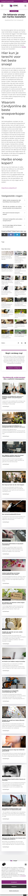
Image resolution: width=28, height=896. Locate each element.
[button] (25, 864)
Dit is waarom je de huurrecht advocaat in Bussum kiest (6, 293)
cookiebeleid (23, 875)
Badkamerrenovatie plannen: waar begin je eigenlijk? (6, 258)
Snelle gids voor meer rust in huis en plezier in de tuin (20, 316)
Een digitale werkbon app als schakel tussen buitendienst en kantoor (21, 304)
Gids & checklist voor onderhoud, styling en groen (20, 326)
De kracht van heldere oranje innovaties (13, 661)
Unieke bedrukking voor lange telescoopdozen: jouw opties (11, 573)
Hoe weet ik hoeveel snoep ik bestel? (14, 213)
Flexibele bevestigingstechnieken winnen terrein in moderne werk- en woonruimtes (20, 259)
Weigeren (14, 886)
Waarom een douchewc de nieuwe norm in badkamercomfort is (14, 838)
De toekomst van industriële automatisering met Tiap (10, 691)
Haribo (24, 47)
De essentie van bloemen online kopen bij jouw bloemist (13, 603)
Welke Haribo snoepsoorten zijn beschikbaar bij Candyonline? (14, 201)
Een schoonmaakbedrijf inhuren (11, 514)
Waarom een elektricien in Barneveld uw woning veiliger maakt (7, 282)
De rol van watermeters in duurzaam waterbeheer (12, 544)
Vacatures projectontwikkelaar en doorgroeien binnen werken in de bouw (13, 426)
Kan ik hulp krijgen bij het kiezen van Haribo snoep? (14, 226)
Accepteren (14, 882)
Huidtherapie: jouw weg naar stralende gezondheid (13, 750)
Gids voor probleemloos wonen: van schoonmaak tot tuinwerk (7, 326)
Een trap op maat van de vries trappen (13, 484)
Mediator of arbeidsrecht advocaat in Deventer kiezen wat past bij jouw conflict (12, 397)
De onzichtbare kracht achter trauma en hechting (13, 779)
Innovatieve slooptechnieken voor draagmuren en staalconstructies (12, 809)
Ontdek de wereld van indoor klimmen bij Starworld (13, 721)
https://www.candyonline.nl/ (9, 188)
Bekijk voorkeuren (14, 890)
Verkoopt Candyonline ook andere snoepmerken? (14, 219)
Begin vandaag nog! (14, 353)
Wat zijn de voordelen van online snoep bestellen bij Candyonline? (14, 207)
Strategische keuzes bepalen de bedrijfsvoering (19, 282)
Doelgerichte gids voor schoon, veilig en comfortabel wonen (6, 336)
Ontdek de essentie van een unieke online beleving (12, 632)
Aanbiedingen (14, 11)
